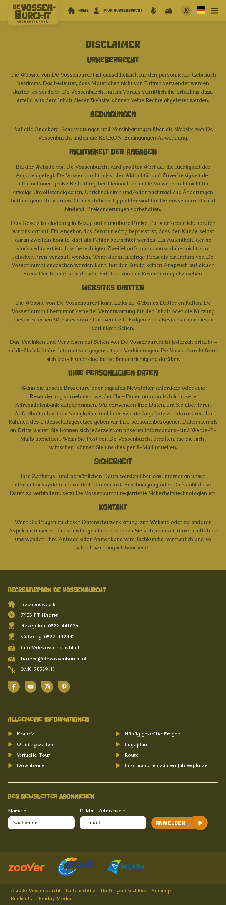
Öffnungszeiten (35, 744)
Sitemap (161, 890)
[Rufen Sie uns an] (153, 10)
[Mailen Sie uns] (168, 10)
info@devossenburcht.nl (50, 647)
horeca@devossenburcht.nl (54, 658)
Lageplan (135, 744)
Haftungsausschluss (123, 890)
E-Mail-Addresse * (102, 810)
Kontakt (26, 733)
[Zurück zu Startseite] (33, 14)
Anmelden (170, 822)
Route (131, 755)
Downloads (30, 765)
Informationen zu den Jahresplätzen (167, 765)
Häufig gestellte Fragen (152, 733)
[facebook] (14, 687)
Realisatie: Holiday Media (41, 898)
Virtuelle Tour (33, 755)
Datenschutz (80, 890)
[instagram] (47, 687)
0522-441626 (63, 625)
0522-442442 (59, 636)
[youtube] (30, 687)
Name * (17, 810)
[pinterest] (64, 687)
